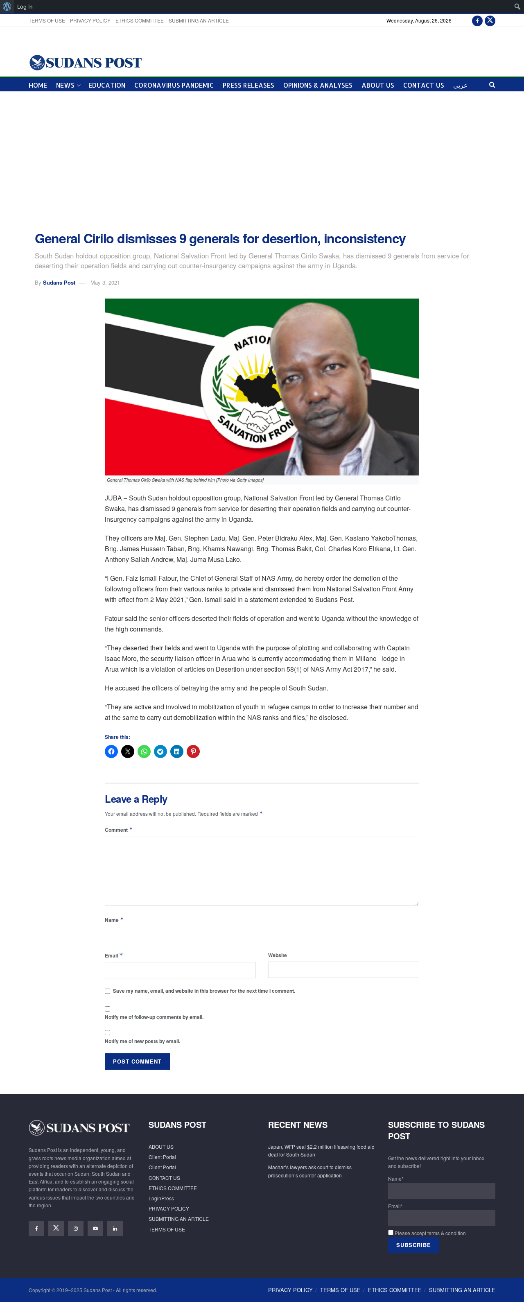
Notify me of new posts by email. (142, 1041)
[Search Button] (492, 84)
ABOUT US (377, 85)
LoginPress (161, 1198)
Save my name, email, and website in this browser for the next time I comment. (204, 990)
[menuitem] (7, 6)
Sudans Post (59, 282)
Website (277, 955)
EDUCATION (106, 85)
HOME (38, 85)
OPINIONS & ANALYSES (317, 85)
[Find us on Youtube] (95, 1228)
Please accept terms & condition (429, 1232)
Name (114, 919)
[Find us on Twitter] (490, 20)
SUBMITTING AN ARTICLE (199, 20)
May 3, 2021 (105, 282)
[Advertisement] (262, 161)
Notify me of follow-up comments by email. (154, 1017)
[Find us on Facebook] (477, 20)
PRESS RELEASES (248, 85)
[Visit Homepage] (85, 62)
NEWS (65, 85)
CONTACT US (423, 85)
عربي (460, 85)
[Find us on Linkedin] (115, 1228)
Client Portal (162, 1156)
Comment (119, 829)
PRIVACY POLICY (90, 20)
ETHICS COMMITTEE (139, 20)
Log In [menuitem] (25, 6)
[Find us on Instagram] (76, 1228)
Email (114, 955)
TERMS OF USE (47, 20)
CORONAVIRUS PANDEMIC (174, 85)
